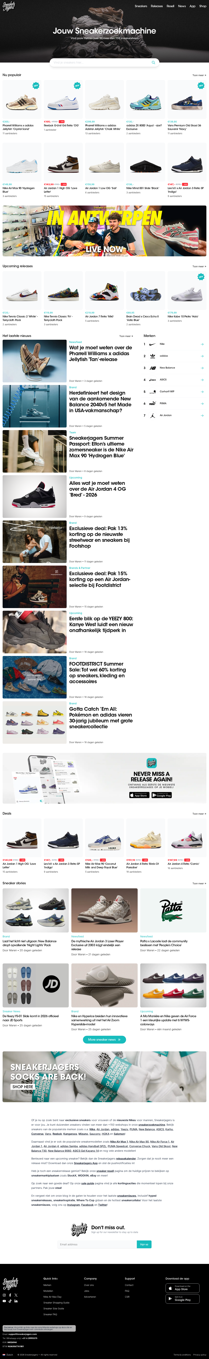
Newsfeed (77, 936)
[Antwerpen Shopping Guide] (104, 231)
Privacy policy (199, 1354)
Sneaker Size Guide (53, 1308)
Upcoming (146, 1011)
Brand (6, 936)
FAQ (127, 1290)
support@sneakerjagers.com (22, 1334)
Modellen (48, 1290)
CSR (127, 1296)
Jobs (86, 1290)
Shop (202, 6)
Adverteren (90, 1296)
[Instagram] (4, 1295)
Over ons (89, 1285)
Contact (129, 1285)
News (182, 6)
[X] (16, 1295)
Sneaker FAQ (50, 1314)
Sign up (144, 1244)
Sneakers (141, 6)
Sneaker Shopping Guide (56, 1302)
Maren (13, 950)
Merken (47, 1285)
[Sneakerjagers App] (104, 778)
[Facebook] (10, 1295)
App (192, 6)
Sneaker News (11, 1011)
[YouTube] (4, 1301)
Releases (157, 6)
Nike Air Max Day (52, 1296)
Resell (170, 6)
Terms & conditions (182, 1354)
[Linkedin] (16, 1301)
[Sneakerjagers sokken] (104, 1076)
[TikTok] (10, 1301)
